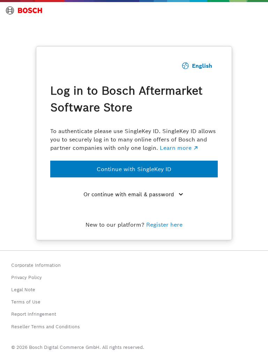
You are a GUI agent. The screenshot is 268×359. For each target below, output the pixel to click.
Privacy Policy (26, 277)
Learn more (176, 148)
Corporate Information (36, 265)
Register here (164, 224)
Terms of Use (25, 302)
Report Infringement (33, 314)
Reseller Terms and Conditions (45, 327)
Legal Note (23, 290)
